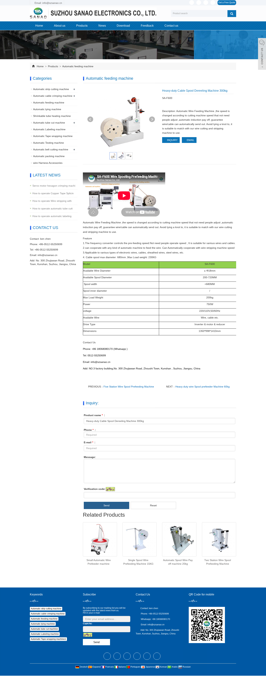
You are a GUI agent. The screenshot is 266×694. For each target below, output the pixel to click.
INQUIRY (172, 140)
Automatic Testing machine (48, 142)
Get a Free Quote (226, 2)
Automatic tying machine (47, 109)
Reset (153, 505)
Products (82, 25)
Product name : (94, 415)
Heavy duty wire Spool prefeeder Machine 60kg (202, 386)
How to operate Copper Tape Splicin (53, 193)
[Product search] (231, 13)
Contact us (171, 25)
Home (39, 25)
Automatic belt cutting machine (50, 149)
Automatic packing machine (49, 156)
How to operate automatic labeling (51, 216)
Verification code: (94, 488)
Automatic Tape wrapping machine (53, 136)
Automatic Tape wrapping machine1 (48, 639)
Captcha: (87, 623)
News (102, 25)
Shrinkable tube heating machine (52, 115)
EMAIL (190, 140)
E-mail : (89, 442)
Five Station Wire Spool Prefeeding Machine (129, 386)
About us (59, 25)
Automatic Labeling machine (49, 129)
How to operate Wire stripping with (52, 200)
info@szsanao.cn (47, 255)
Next (152, 119)
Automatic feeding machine (77, 66)
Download (123, 25)
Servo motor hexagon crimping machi (53, 185)
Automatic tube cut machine (49, 122)
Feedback (147, 25)
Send (106, 505)
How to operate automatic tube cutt (52, 208)
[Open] (262, 54)
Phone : (90, 429)
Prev (90, 119)
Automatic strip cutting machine (51, 89)
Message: (90, 457)
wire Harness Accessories (47, 162)
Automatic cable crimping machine (52, 95)
